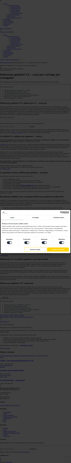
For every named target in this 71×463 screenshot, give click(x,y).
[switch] (26, 242)
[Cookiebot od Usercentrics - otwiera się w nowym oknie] (61, 212)
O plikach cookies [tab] (58, 217)
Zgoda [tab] (12, 217)
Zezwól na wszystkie (58, 249)
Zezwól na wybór (35, 249)
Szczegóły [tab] (35, 217)
